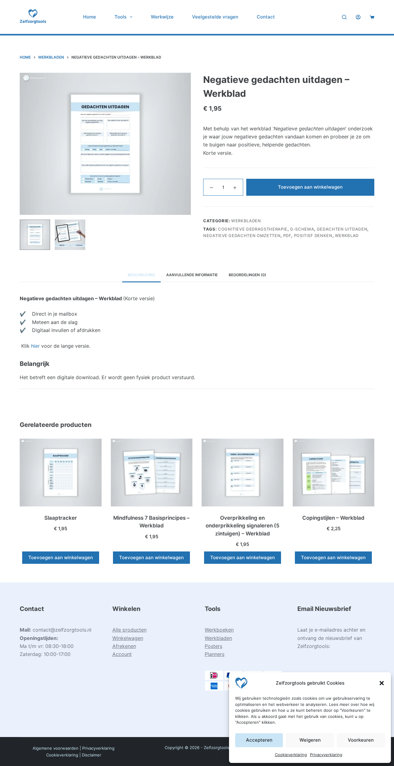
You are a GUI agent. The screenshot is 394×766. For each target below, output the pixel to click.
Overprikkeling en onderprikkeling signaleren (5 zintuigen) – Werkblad (242, 526)
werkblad (347, 235)
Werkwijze (162, 17)
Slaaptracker (60, 518)
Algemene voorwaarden (55, 748)
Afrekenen (124, 646)
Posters (213, 646)
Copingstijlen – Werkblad (333, 518)
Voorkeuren (361, 740)
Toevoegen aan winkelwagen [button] (60, 557)
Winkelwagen (127, 638)
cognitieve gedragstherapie (252, 229)
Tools (121, 17)
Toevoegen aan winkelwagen (310, 187)
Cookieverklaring (291, 754)
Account (122, 654)
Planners (214, 654)
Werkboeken (219, 630)
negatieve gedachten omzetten (241, 235)
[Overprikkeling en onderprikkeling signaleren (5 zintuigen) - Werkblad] (242, 472)
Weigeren (310, 740)
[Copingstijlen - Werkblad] (334, 472)
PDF (287, 235)
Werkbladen (246, 220)
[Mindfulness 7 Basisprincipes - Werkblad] (152, 472)
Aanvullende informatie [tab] (192, 274)
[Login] (358, 17)
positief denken (313, 235)
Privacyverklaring (326, 754)
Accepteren (259, 740)
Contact (266, 17)
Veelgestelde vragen (215, 17)
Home (89, 17)
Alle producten (129, 630)
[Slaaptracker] (61, 472)
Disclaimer (91, 754)
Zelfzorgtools (33, 21)
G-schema (302, 229)
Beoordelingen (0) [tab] (247, 274)
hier (35, 346)
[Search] (344, 17)
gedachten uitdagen (342, 229)
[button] (382, 683)
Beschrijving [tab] (141, 274)
